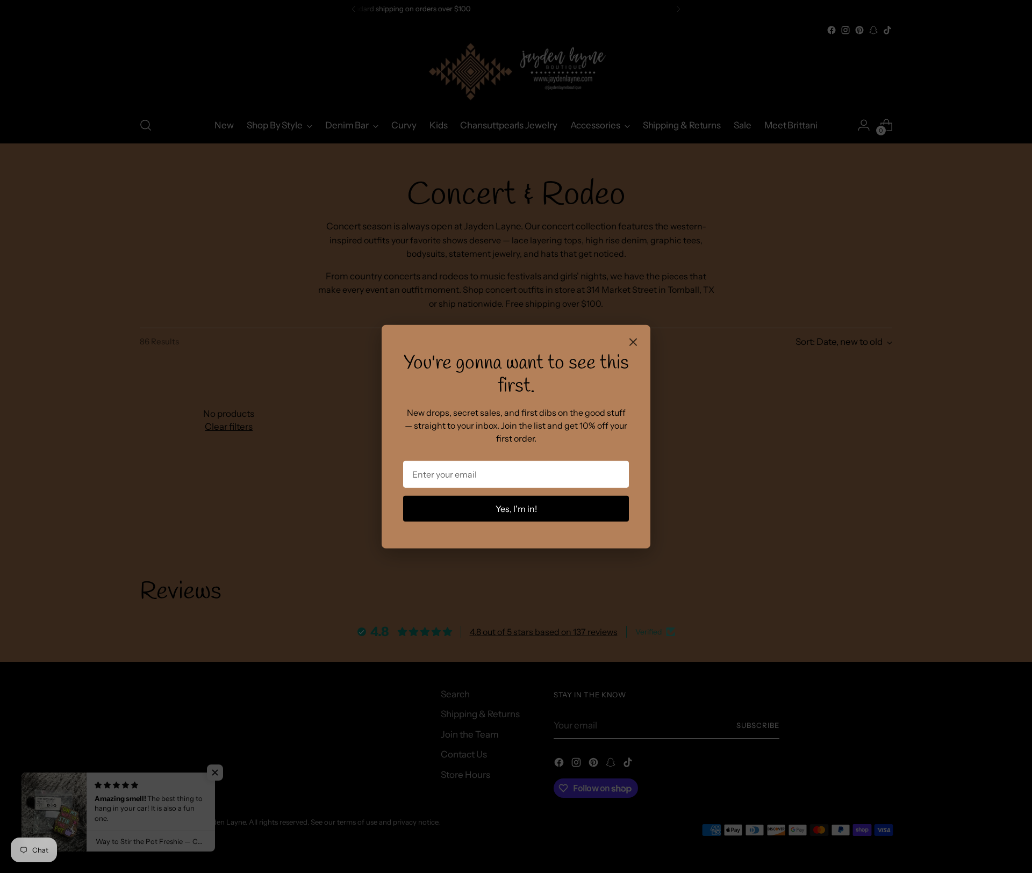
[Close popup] (633, 343)
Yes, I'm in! (516, 508)
